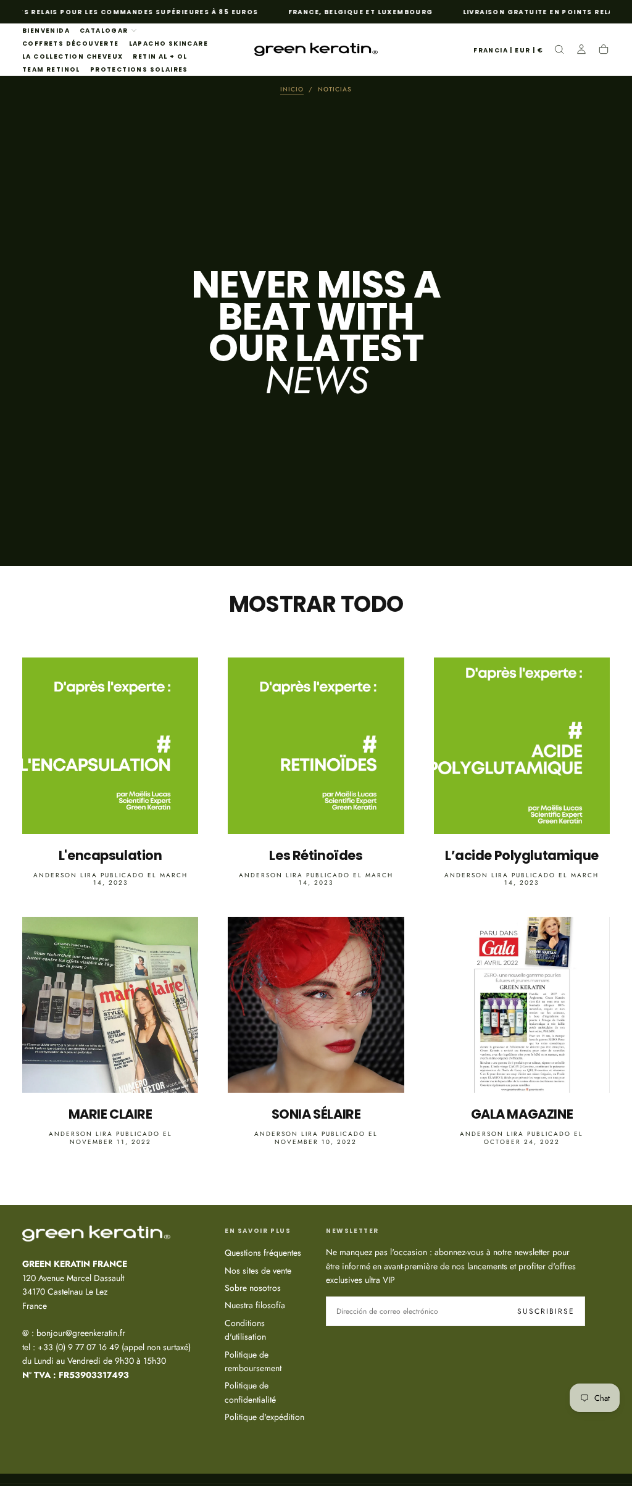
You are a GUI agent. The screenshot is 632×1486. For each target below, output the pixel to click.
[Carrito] (603, 51)
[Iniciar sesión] (581, 51)
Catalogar (104, 30)
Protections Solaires (139, 69)
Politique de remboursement (253, 1361)
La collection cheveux (72, 56)
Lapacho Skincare (168, 43)
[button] (508, 51)
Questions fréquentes (263, 1252)
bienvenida (46, 30)
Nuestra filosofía (255, 1305)
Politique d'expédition (264, 1417)
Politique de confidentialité (250, 1392)
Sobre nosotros (253, 1288)
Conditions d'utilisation (245, 1330)
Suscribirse (546, 1311)
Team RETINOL (51, 69)
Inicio (292, 89)
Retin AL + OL (160, 56)
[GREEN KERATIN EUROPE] (96, 1233)
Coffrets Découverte (70, 43)
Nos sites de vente (258, 1270)
